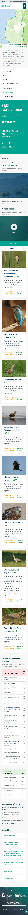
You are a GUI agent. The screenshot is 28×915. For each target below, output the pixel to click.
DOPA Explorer (8, 871)
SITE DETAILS (7, 71)
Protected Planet (8, 878)
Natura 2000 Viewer (9, 835)
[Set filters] (24, 248)
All (11, 243)
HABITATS (6, 75)
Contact (5, 909)
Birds (16, 243)
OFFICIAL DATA (7, 96)
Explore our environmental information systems (13, 903)
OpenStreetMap (14, 44)
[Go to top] (26, 911)
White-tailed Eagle (12, 430)
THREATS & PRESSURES (10, 84)
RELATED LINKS (8, 92)
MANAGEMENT (7, 88)
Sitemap (16, 909)
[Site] (9, 6)
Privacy (10, 909)
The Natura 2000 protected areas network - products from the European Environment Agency (13, 853)
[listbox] (17, 1)
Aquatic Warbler (11, 274)
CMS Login (22, 909)
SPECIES (5, 80)
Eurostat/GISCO (22, 46)
